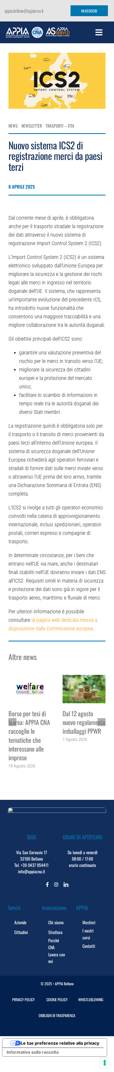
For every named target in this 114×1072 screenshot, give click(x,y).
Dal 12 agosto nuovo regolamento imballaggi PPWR (84, 722)
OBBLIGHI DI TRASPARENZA (57, 1015)
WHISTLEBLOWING (90, 999)
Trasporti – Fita (60, 126)
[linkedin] (66, 884)
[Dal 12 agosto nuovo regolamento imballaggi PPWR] (84, 689)
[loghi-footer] (57, 810)
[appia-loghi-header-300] (37, 29)
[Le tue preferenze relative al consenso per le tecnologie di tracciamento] (105, 1063)
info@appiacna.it (31, 871)
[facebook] (47, 884)
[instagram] (56, 884)
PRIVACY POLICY (23, 999)
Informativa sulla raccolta (33, 1052)
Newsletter (31, 126)
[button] (12, 722)
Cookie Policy (57, 999)
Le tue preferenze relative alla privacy (60, 1043)
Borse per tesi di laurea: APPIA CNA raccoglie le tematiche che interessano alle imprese (29, 735)
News (13, 126)
